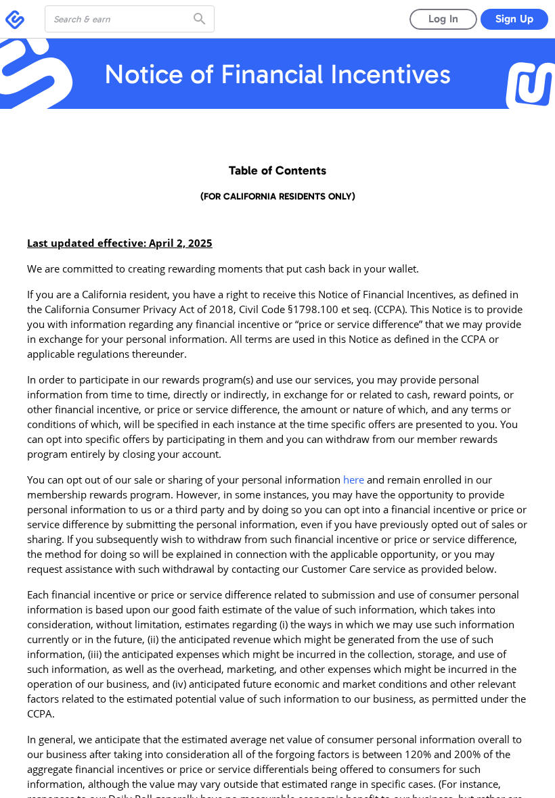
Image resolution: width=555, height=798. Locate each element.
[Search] (201, 19)
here (353, 479)
